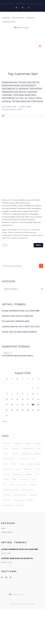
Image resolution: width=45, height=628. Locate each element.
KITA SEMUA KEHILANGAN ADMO (17, 356)
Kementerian (23, 459)
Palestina (28, 469)
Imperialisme (28, 448)
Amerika (6, 443)
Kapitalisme (26, 453)
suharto (33, 495)
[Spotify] (22, 7)
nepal (17, 469)
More (38, 245)
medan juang (10, 106)
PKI (36, 474)
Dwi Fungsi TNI (23, 230)
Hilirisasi (15, 448)
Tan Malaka (19, 500)
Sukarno (6, 500)
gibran (28, 443)
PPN (14, 479)
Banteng (18, 443)
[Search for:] (20, 266)
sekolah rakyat (20, 495)
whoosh (20, 505)
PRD (34, 479)
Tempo (30, 500)
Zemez (13, 604)
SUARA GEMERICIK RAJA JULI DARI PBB (20, 311)
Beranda (23, 61)
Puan (12, 484)
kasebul (38, 453)
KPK (5, 464)
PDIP (37, 469)
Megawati (7, 469)
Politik (6, 479)
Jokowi (14, 453)
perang (6, 474)
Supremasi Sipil (17, 238)
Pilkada (28, 474)
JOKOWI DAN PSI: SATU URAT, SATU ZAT (21, 326)
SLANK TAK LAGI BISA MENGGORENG (19, 332)
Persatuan (17, 474)
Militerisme (19, 232)
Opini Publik (25, 106)
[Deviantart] (29, 7)
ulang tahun (8, 505)
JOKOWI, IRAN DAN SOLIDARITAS (17, 316)
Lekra (22, 464)
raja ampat (22, 484)
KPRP (13, 464)
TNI (26, 238)
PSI (4, 484)
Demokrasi (11, 230)
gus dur (37, 443)
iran (38, 448)
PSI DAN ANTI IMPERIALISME (16, 321)
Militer (10, 232)
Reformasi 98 (37, 235)
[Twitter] (16, 7)
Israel (5, 453)
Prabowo (24, 479)
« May (4, 421)
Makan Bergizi (34, 464)
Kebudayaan (8, 459)
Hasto (5, 448)
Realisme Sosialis (10, 490)
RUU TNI (6, 238)
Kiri (33, 459)
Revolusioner (27, 490)
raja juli (33, 484)
